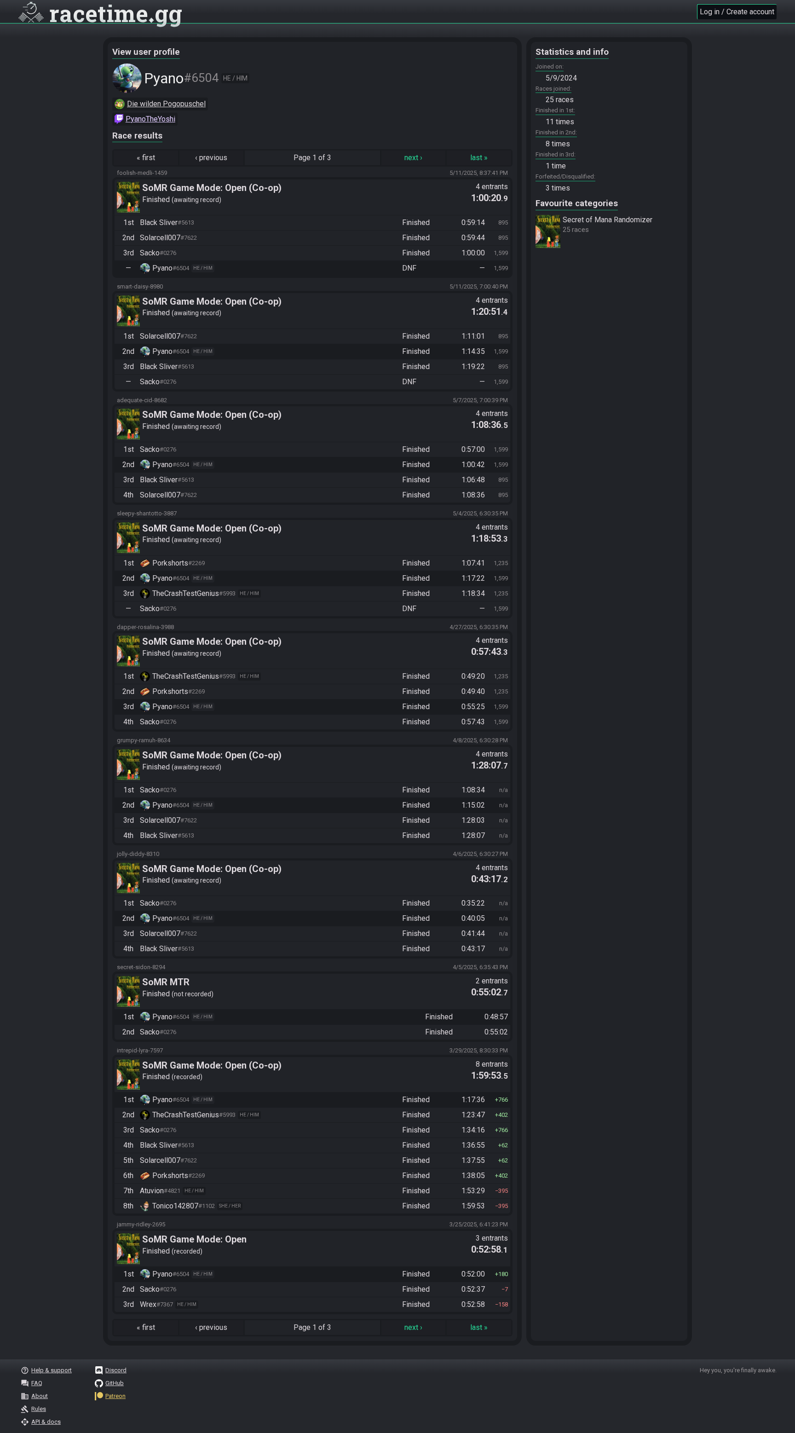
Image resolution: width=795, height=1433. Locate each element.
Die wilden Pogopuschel (166, 103)
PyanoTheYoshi (150, 119)
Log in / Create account (737, 11)
